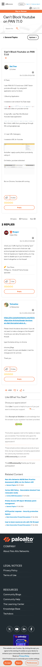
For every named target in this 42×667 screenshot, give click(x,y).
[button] (7, 662)
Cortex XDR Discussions (14, 496)
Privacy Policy (24, 656)
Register (21, 4)
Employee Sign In (35, 4)
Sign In (28, 4)
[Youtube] (17, 629)
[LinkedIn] (24, 629)
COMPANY (9, 546)
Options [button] (32, 37)
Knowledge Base (11, 608)
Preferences (32, 663)
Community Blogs (12, 594)
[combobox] (11, 28)
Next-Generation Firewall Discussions (18, 517)
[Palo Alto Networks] (21, 539)
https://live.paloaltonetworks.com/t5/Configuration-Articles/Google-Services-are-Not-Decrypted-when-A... (19, 320)
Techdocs (8, 613)
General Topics (11, 37)
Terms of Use (9, 575)
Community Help (11, 599)
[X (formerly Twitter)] (9, 629)
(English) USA (35, 8)
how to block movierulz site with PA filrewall (22, 522)
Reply (19, 207)
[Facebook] (31, 629)
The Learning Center (13, 604)
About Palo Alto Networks (16, 551)
